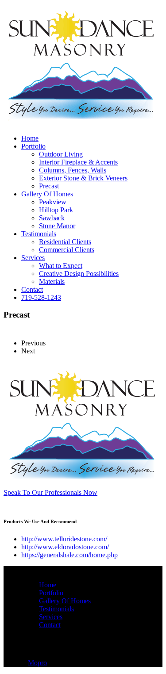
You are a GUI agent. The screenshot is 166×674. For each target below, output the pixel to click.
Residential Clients (65, 241)
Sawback (52, 218)
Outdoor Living (61, 154)
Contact (32, 289)
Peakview (52, 202)
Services (33, 257)
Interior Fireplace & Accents (78, 162)
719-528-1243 (41, 297)
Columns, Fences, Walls (72, 170)
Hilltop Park (56, 210)
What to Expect (60, 265)
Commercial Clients (66, 249)
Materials (52, 281)
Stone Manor (57, 226)
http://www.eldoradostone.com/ (65, 547)
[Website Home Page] (81, 125)
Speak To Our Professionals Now (50, 492)
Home (30, 138)
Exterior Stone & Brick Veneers (83, 178)
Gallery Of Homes (47, 194)
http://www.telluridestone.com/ (64, 539)
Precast (49, 186)
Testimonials (38, 233)
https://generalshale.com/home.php (69, 555)
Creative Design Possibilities (79, 273)
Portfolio (33, 146)
